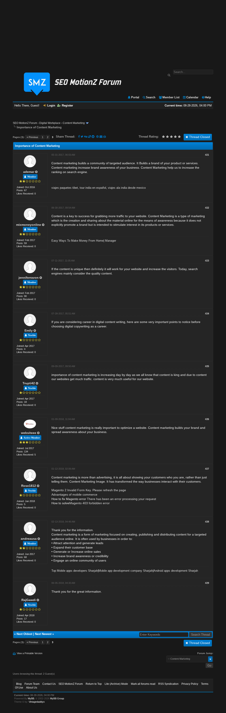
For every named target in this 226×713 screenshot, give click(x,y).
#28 (207, 521)
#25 (207, 366)
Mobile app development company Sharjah (125, 570)
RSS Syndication (168, 683)
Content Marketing (74, 123)
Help (208, 97)
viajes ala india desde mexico (127, 187)
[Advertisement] (113, 32)
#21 (207, 154)
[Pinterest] (98, 136)
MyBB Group (57, 698)
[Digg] (85, 136)
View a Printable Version (29, 653)
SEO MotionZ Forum (25, 123)
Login (51, 105)
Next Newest (43, 634)
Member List (170, 97)
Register (67, 105)
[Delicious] (89, 136)
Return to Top (94, 683)
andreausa (29, 538)
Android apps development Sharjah (175, 570)
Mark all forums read (143, 683)
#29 (207, 583)
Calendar (192, 97)
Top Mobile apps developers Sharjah (74, 570)
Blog (19, 683)
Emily (28, 330)
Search (150, 97)
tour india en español (93, 187)
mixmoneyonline (28, 224)
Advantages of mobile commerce (74, 494)
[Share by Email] (101, 136)
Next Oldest (24, 634)
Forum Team (32, 683)
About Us (31, 687)
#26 (207, 419)
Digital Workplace (49, 123)
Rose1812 (28, 485)
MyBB (31, 698)
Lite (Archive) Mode (116, 683)
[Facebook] (79, 136)
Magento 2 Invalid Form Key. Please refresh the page (88, 490)
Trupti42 (29, 383)
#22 (207, 207)
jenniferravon (29, 277)
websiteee (28, 433)
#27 (207, 468)
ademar (28, 172)
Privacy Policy (189, 683)
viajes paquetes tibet (64, 187)
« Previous (32, 137)
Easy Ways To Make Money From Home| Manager (83, 240)
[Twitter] (82, 136)
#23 (207, 260)
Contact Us (49, 683)
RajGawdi (28, 600)
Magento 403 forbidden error (89, 503)
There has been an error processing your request (121, 499)
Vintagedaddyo (37, 701)
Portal (135, 97)
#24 (207, 313)
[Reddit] (93, 136)
